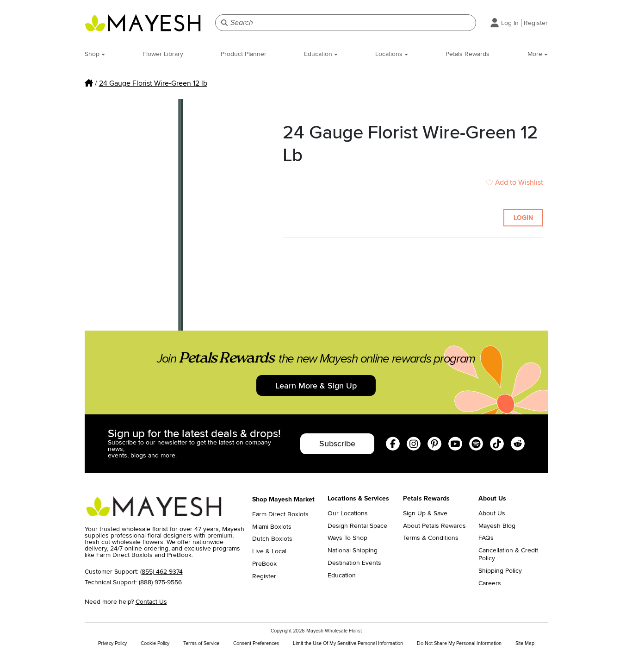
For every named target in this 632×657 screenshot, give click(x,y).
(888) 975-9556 (160, 582)
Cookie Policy (155, 643)
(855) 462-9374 (161, 572)
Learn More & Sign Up (316, 386)
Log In (510, 23)
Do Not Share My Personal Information (459, 643)
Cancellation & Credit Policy (508, 554)
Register (536, 23)
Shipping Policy (500, 571)
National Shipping (353, 550)
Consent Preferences (256, 643)
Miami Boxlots (271, 527)
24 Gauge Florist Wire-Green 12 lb (153, 83)
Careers (489, 583)
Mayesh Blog (496, 526)
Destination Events (354, 563)
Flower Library (163, 54)
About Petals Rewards (434, 526)
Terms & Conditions (431, 538)
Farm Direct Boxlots (280, 514)
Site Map (524, 643)
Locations (389, 54)
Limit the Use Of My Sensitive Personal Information (348, 643)
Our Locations (348, 513)
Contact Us (151, 602)
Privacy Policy (112, 643)
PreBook (264, 564)
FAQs (486, 538)
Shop (93, 54)
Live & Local (269, 551)
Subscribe (337, 443)
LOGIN (523, 218)
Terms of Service (201, 643)
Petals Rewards (467, 54)
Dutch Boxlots (272, 539)
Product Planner (243, 54)
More (535, 54)
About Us (491, 513)
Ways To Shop (347, 538)
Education (319, 54)
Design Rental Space (357, 526)
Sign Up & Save (425, 513)
